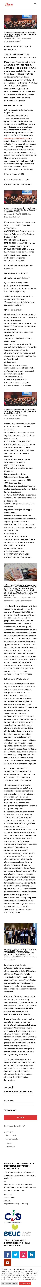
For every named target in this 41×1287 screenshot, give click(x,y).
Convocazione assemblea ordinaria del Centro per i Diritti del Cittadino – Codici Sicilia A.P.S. (20, 34)
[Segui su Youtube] (7, 1262)
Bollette (27, 598)
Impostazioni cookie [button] (9, 1283)
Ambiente (28, 957)
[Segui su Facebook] (7, 1254)
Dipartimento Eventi (12, 41)
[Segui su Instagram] (23, 1254)
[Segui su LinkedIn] (31, 1254)
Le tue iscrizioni (12, 1139)
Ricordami (11, 1110)
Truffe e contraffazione (23, 601)
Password (8, 1101)
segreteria (10, 38)
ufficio (8, 415)
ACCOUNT (8, 1132)
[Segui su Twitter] (15, 1254)
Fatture (9, 1143)
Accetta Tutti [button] (25, 1283)
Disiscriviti (10, 1147)
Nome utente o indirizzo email (18, 1091)
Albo (29, 38)
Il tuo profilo (11, 1135)
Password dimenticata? (14, 1126)
